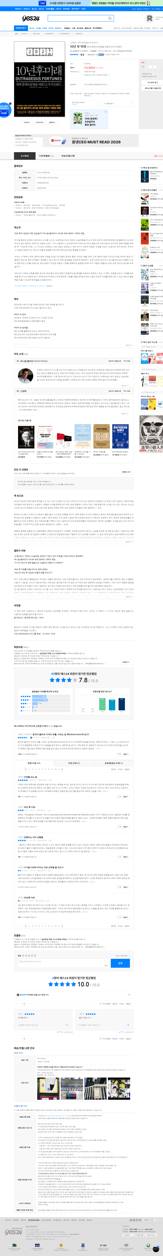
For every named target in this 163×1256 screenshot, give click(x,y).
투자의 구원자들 (99, 452)
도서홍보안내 (57, 1220)
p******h (33, 780)
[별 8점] (32, 956)
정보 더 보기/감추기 (86, 55)
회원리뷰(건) (93, 55)
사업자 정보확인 (73, 1234)
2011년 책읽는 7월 (148, 396)
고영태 (84, 51)
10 (56, 769)
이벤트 (44, 28)
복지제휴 (81, 1220)
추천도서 (155, 28)
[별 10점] (35, 956)
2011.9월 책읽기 (147, 351)
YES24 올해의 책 (29, 215)
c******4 (144, 347)
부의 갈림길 (154, 194)
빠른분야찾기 (21, 28)
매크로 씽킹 (154, 310)
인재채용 (15, 1220)
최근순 (113, 769)
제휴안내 (74, 1220)
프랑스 (89, 119)
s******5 (144, 370)
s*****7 (144, 392)
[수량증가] (157, 66)
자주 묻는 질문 (139, 1235)
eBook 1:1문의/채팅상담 (146, 1231)
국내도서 (24, 34)
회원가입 (139, 9)
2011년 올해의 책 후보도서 (46, 215)
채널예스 (67, 28)
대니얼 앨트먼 (75, 51)
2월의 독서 (145, 373)
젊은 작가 (117, 28)
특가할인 (147, 28)
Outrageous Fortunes (124, 51)
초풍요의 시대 (155, 247)
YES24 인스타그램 (140, 1220)
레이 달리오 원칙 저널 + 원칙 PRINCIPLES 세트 (64, 454)
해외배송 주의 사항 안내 (153, 74)
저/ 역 (79, 51)
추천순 (120, 769)
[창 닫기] (105, 111)
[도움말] (79, 72)
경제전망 (79, 34)
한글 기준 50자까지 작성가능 (30, 961)
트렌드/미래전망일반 (52, 208)
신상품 (38, 28)
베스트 (32, 28)
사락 (73, 28)
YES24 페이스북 (134, 1220)
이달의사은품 (138, 28)
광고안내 (66, 1220)
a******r (121, 1032)
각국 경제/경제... (64, 34)
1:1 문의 (66, 1116)
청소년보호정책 (46, 1220)
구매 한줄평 (106, 1004)
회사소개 (8, 1220)
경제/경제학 (49, 34)
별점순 (127, 769)
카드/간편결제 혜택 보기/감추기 (108, 85)
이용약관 (23, 1220)
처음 (19, 769)
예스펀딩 (80, 28)
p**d (31, 901)
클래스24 (88, 28)
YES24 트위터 (137, 1220)
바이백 (51, 28)
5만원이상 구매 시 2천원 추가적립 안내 (109, 75)
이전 (22, 769)
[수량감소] (147, 66)
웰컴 (16, 34)
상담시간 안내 (151, 1235)
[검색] (110, 18)
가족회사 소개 (150, 1220)
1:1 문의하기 (128, 1235)
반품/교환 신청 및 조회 (55, 1116)
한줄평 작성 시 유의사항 (129, 956)
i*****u (32, 810)
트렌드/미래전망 (37, 208)
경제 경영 (36, 34)
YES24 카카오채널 (131, 1220)
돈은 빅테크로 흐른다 (120, 452)
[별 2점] (23, 956)
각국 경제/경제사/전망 (49, 205)
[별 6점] (29, 956)
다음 (59, 769)
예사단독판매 (127, 28)
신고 (53, 738)
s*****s (32, 870)
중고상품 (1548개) (77, 103)
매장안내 (58, 28)
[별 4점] (26, 956)
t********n (36, 738)
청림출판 (93, 51)
